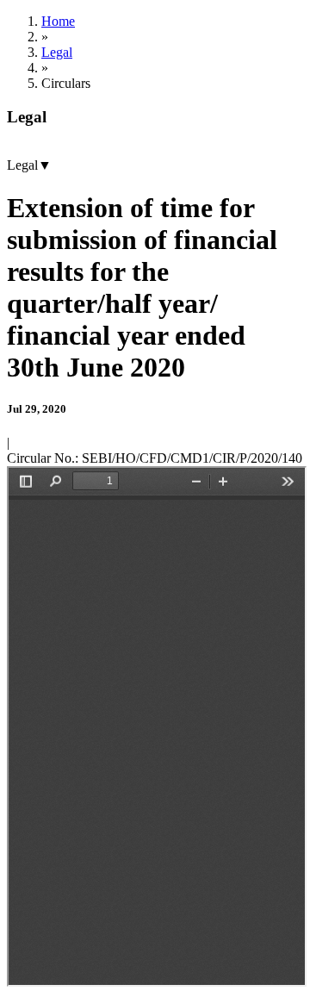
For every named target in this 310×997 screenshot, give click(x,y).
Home (58, 21)
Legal (56, 52)
